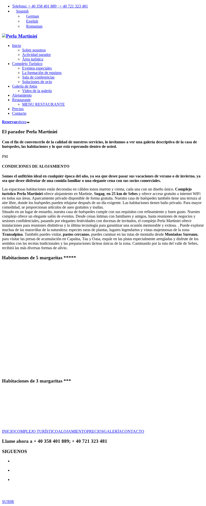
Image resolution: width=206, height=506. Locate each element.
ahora (14, 122)
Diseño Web (138, 488)
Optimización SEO (166, 488)
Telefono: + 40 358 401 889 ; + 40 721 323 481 (50, 6)
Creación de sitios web (90, 493)
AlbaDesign (124, 493)
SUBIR (8, 501)
